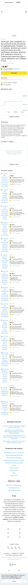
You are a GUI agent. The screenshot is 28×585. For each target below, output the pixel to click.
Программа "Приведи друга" (14, 485)
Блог (14, 473)
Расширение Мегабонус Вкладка (14, 462)
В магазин (14, 73)
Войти (18, 2)
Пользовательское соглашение (10, 557)
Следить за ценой (14, 116)
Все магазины (14, 470)
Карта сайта (14, 475)
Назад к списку (2, 12)
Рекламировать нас (14, 487)
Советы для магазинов (14, 490)
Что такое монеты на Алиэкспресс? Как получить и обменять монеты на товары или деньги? (14, 437)
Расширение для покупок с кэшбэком (14, 460)
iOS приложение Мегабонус (14, 457)
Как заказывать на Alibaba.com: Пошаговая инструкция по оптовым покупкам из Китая (14, 431)
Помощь (14, 465)
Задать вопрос (14, 468)
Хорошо (14, 581)
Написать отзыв (14, 164)
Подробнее (17, 69)
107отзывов (4, 79)
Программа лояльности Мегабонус (14, 452)
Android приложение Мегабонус (14, 455)
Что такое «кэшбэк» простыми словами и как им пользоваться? (14, 426)
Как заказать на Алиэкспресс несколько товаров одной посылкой (14, 442)
